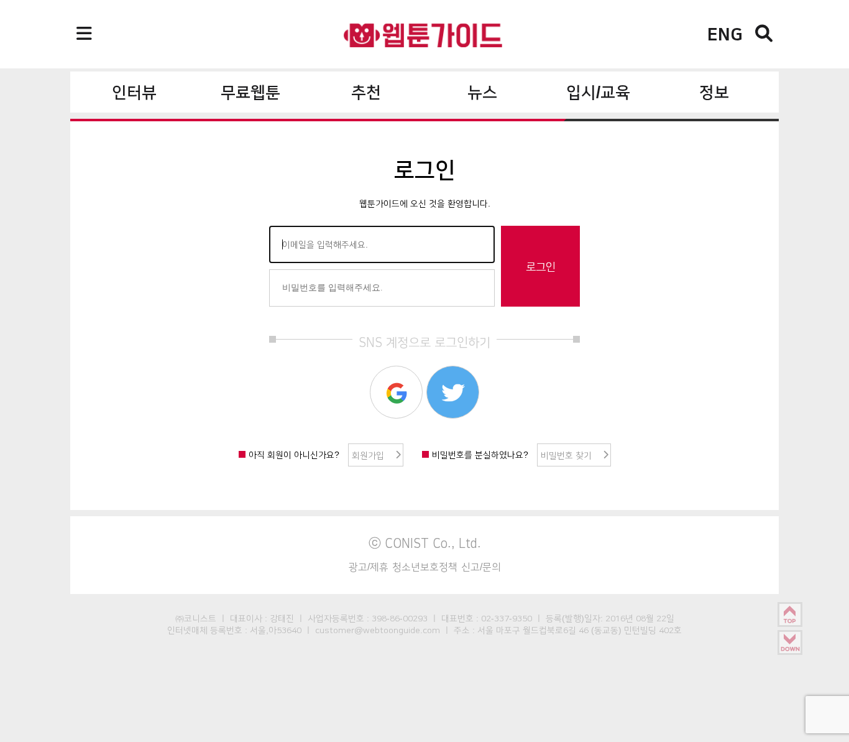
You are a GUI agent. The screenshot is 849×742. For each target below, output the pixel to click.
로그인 (541, 267)
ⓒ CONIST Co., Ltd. (425, 543)
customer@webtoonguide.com (377, 630)
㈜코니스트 (195, 618)
